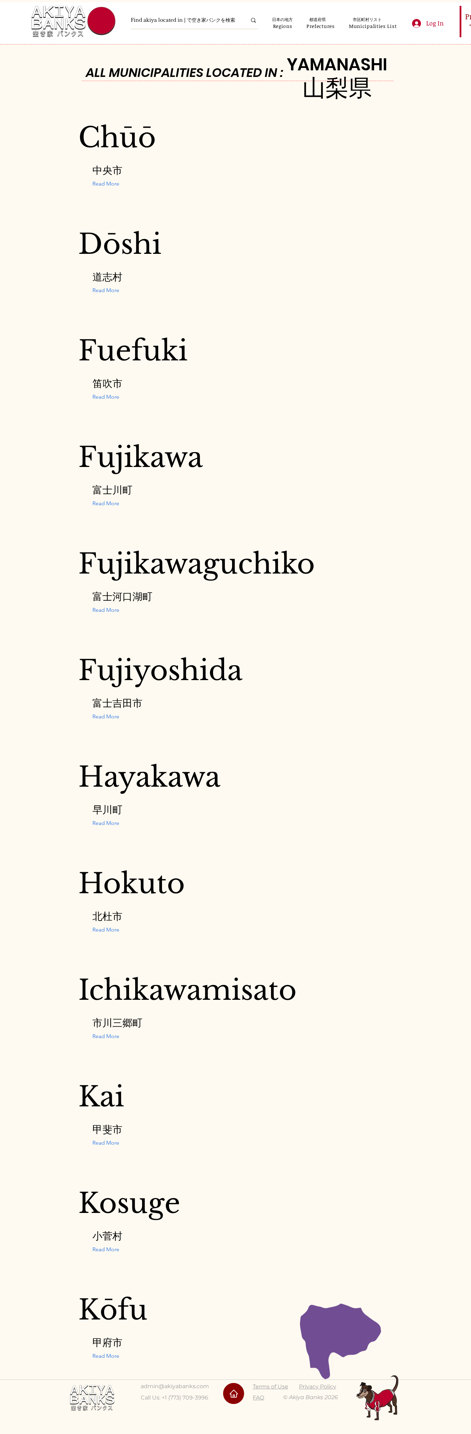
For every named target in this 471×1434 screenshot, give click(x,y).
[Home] (233, 1393)
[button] (282, 26)
